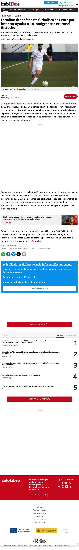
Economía (22, 10)
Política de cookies (39, 522)
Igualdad (39, 10)
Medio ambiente (51, 10)
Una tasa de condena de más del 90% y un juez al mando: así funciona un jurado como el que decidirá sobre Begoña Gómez (30, 341)
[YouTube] (66, 486)
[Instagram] (63, 487)
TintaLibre (73, 10)
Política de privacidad (39, 519)
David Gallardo (6, 356)
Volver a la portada (40, 399)
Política (5, 10)
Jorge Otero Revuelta (9, 389)
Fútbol (10, 249)
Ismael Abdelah (69, 103)
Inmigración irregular (21, 249)
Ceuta (32, 249)
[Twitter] (69, 483)
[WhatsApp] (59, 483)
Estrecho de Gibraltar (44, 249)
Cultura (31, 10)
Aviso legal (39, 516)
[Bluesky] (65, 483)
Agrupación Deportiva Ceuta (18, 103)
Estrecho (36, 241)
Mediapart (63, 10)
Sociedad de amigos (39, 513)
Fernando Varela (7, 367)
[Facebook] (62, 483)
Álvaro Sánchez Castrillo (10, 345)
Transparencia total (65, 5)
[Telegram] (59, 487)
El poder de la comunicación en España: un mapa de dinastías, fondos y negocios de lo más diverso (31, 364)
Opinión (13, 10)
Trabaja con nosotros (39, 510)
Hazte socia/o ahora (39, 288)
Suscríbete (51, 3)
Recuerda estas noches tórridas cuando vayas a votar (21, 375)
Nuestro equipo (39, 507)
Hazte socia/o (40, 495)
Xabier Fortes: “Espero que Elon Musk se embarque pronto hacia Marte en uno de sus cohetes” (31, 353)
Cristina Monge (7, 378)
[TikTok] (71, 486)
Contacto (39, 504)
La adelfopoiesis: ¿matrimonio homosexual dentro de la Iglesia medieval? (28, 386)
